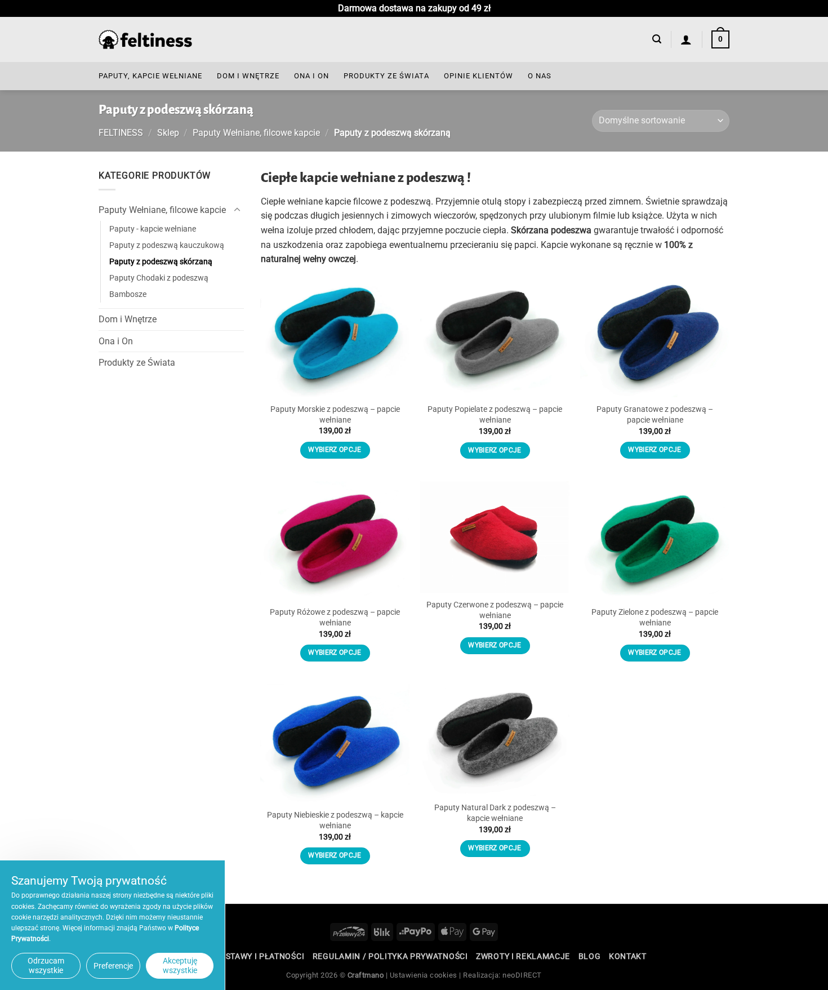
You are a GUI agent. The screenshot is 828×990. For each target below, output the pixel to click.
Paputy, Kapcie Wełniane (150, 76)
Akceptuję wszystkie (180, 965)
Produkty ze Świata (386, 76)
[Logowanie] (686, 39)
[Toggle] (237, 210)
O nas (539, 76)
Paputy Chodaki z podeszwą (158, 278)
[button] (656, 39)
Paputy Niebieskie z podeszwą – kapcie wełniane (335, 820)
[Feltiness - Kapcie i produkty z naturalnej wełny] (145, 39)
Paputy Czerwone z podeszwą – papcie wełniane (494, 610)
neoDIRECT (522, 975)
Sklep (168, 132)
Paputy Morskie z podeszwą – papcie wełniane (335, 415)
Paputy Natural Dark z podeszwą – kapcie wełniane (495, 813)
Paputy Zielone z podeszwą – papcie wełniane (654, 617)
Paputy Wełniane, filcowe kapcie (256, 132)
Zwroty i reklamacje (523, 956)
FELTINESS (121, 132)
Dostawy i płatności (259, 956)
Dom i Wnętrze (248, 76)
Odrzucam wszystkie (46, 965)
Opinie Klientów (478, 76)
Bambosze (127, 294)
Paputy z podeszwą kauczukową (166, 245)
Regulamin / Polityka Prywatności (390, 956)
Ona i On (311, 76)
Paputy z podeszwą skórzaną (160, 262)
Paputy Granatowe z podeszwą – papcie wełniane (654, 415)
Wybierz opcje (335, 450)
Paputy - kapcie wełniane (152, 229)
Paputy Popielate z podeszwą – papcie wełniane (495, 415)
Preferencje (113, 965)
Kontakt (628, 956)
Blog (589, 956)
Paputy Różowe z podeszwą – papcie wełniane (335, 617)
